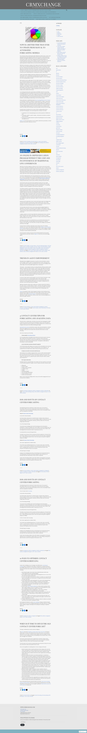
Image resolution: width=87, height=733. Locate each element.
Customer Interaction (59, 107)
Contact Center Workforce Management (37, 306)
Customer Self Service (59, 109)
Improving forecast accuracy (24, 327)
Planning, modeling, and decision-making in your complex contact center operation (62, 57)
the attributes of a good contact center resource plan (36, 631)
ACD (57, 68)
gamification (58, 127)
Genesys (33, 391)
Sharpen (21, 291)
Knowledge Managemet (60, 136)
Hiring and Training (28, 249)
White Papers (59, 34)
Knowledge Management (60, 134)
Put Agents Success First (54, 17)
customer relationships (42, 307)
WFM (44, 142)
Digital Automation (59, 117)
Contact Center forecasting (26, 391)
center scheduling (36, 602)
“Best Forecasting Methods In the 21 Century (42, 100)
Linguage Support (59, 139)
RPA (56, 153)
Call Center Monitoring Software (42, 245)
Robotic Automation (59, 151)
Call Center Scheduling (26, 141)
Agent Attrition (58, 70)
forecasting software (31, 335)
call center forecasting (38, 695)
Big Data (57, 73)
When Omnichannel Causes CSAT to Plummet (46, 19)
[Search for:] (67, 10)
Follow (22, 724)
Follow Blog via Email (27, 717)
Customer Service (59, 111)
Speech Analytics (45, 250)
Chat (57, 91)
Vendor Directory (60, 36)
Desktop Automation (59, 116)
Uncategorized (31, 142)
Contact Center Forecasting (28, 413)
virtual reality (58, 161)
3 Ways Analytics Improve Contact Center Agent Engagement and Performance (38, 11)
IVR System (58, 132)
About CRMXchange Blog (25, 13)
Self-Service (58, 154)
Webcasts (58, 32)
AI (56, 71)
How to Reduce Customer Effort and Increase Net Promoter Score (61, 53)
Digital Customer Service (60, 119)
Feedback (57, 122)
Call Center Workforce (34, 141)
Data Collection (58, 114)
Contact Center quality (36, 247)
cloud (29, 250)
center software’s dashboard (32, 586)
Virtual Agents (58, 159)
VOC (56, 164)
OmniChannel (58, 144)
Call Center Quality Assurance (61, 81)
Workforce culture (23, 251)
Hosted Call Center (59, 131)
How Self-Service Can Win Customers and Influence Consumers (61, 44)
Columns (58, 35)
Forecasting (26, 142)
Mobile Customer (59, 141)
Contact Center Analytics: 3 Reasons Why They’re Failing (46, 13)
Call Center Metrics (33, 245)
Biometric (57, 75)
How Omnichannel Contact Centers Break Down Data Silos (33, 17)
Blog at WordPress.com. (43, 731)
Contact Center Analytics (29, 247)
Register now (22, 120)
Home (58, 31)
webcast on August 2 (32, 293)
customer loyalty (33, 250)
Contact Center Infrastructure (61, 100)
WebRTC (57, 168)
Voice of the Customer (59, 166)
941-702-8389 (22, 711)
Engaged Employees (59, 121)
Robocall (57, 149)
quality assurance (39, 250)
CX (56, 112)
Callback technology (59, 88)
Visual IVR (57, 163)
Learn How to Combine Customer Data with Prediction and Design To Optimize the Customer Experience (61, 49)
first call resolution (43, 471)
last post (22, 631)
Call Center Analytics (26, 245)
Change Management (59, 90)
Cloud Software (58, 95)
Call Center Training (37, 246)
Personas (57, 146)
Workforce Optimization (45, 390)
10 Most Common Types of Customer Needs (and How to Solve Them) (35, 10)
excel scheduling (40, 142)
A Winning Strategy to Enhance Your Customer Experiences (61, 60)
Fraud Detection (58, 126)
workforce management (40, 249)
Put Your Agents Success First (27, 19)
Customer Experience (59, 106)
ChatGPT (57, 93)
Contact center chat (59, 98)
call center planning (45, 695)
